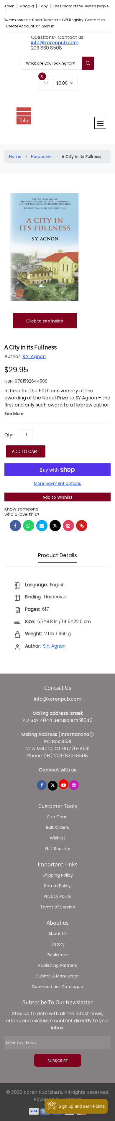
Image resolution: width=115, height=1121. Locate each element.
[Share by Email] (41, 525)
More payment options (57, 483)
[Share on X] (55, 525)
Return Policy (57, 886)
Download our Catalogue (57, 987)
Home (15, 156)
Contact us (95, 19)
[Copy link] (81, 525)
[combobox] (57, 63)
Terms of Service (57, 907)
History (58, 944)
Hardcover (41, 156)
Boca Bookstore (46, 19)
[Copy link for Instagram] (68, 525)
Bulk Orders (57, 827)
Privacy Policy (57, 896)
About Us (57, 933)
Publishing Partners (57, 965)
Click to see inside (44, 321)
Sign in (48, 26)
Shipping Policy (57, 875)
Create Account (20, 26)
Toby (44, 6)
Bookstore (57, 955)
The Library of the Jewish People (81, 6)
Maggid (27, 6)
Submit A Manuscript (57, 976)
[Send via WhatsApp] (28, 525)
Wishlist (57, 838)
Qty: (8, 435)
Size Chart (57, 817)
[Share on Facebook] (15, 525)
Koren (9, 6)
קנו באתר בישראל (17, 19)
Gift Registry (72, 19)
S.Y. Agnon (34, 356)
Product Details (57, 555)
